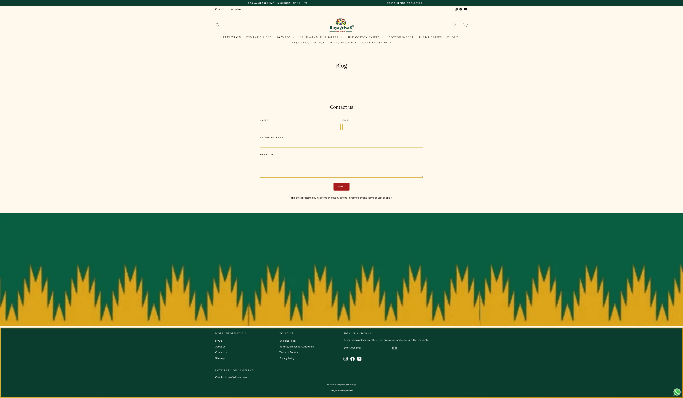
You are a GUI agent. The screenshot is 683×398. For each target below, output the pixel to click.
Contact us (221, 9)
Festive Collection (308, 42)
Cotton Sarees (401, 37)
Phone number (272, 137)
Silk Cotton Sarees (364, 37)
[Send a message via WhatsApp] (677, 392)
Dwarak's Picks (259, 37)
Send (341, 186)
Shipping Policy (287, 340)
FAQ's (218, 340)
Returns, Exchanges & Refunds (296, 346)
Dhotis (453, 37)
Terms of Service (376, 197)
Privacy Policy (355, 197)
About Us (220, 346)
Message (267, 154)
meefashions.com (237, 377)
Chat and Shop (375, 42)
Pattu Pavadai (342, 42)
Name (264, 120)
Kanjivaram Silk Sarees (320, 37)
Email (347, 120)
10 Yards (284, 37)
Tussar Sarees (430, 37)
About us (236, 9)
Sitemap (219, 358)
